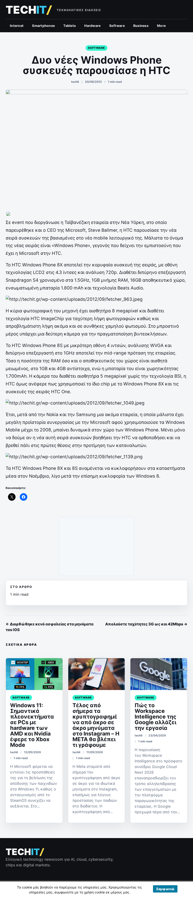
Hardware (92, 26)
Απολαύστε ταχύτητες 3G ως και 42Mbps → (146, 624)
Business (141, 26)
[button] (165, 889)
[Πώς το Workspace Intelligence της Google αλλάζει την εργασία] (158, 674)
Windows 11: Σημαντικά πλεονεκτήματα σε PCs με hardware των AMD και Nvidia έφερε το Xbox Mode (32, 725)
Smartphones (43, 26)
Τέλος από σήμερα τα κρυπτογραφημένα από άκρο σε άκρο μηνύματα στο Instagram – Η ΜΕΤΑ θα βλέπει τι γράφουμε (95, 725)
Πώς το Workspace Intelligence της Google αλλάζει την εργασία (155, 716)
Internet (17, 26)
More (161, 26)
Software (117, 26)
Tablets (69, 26)
